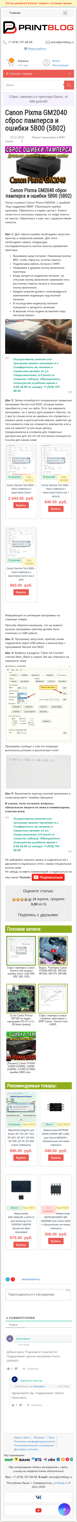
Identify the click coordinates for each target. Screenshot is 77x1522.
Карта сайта (22, 1437)
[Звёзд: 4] (26, 899)
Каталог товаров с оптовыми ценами (39, 3)
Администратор (31, 1380)
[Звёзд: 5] (30, 899)
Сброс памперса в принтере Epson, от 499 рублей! (38, 99)
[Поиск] (69, 85)
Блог (52, 1437)
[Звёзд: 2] (18, 899)
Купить (21, 505)
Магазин (39, 1437)
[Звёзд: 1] (14, 899)
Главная (14, 12)
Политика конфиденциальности (34, 1441)
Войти (56, 60)
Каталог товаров (21, 73)
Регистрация (60, 65)
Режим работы (37, 48)
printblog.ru (61, 1482)
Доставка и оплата (26, 1449)
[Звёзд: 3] (22, 899)
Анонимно (39, 1386)
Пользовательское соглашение (34, 1445)
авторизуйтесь (30, 1279)
